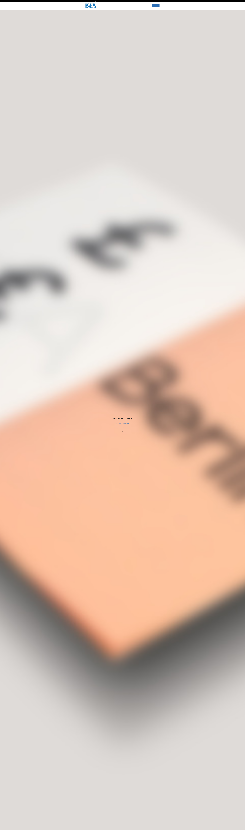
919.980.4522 (90, 1)
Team (116, 5)
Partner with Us (132, 5)
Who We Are (109, 5)
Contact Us (98, 1)
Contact (156, 5)
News (148, 5)
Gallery (142, 5)
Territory (123, 5)
